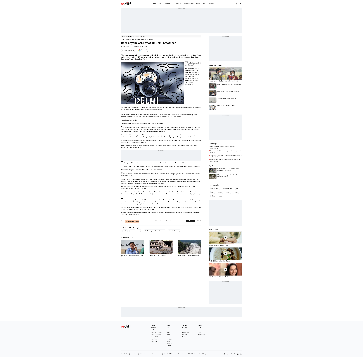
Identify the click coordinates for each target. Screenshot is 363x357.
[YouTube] (238, 354)
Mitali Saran (126, 46)
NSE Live (184, 330)
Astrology (169, 343)
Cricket (168, 337)
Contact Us (181, 354)
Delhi (125, 231)
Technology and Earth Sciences (155, 231)
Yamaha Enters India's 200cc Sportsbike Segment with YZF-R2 (226, 156)
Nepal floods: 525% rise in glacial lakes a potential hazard (226, 151)
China (213, 196)
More (210, 4)
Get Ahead (169, 339)
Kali (237, 188)
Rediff (228, 192)
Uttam (220, 192)
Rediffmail (153, 327)
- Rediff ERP (154, 341)
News (167, 4)
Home (154, 4)
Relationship (201, 334)
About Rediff (124, 354)
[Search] (235, 3)
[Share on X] (227, 354)
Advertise (133, 354)
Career (200, 332)
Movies (168, 332)
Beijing (236, 192)
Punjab (133, 231)
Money (177, 4)
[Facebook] (231, 354)
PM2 (212, 192)
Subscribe (191, 221)
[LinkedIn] (241, 354)
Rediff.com (195, 354)
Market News (185, 332)
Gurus (198, 4)
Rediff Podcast (170, 346)
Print (200, 220)
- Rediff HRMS (154, 337)
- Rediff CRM (154, 339)
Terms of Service (156, 354)
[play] (225, 238)
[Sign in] (240, 3)
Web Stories (213, 230)
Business (169, 330)
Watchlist (184, 334)
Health (200, 327)
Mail (160, 4)
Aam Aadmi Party (174, 231)
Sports (168, 334)
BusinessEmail (189, 4)
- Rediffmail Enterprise (156, 332)
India (220, 196)
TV (204, 4)
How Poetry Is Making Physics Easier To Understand (223, 147)
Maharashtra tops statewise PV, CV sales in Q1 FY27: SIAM (225, 160)
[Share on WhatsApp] (224, 354)
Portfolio (184, 337)
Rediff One (153, 330)
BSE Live (184, 327)
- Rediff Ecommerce (156, 334)
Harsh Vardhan (227, 188)
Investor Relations (169, 354)
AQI (140, 231)
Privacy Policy (144, 354)
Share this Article (129, 50)
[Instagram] (234, 354)
